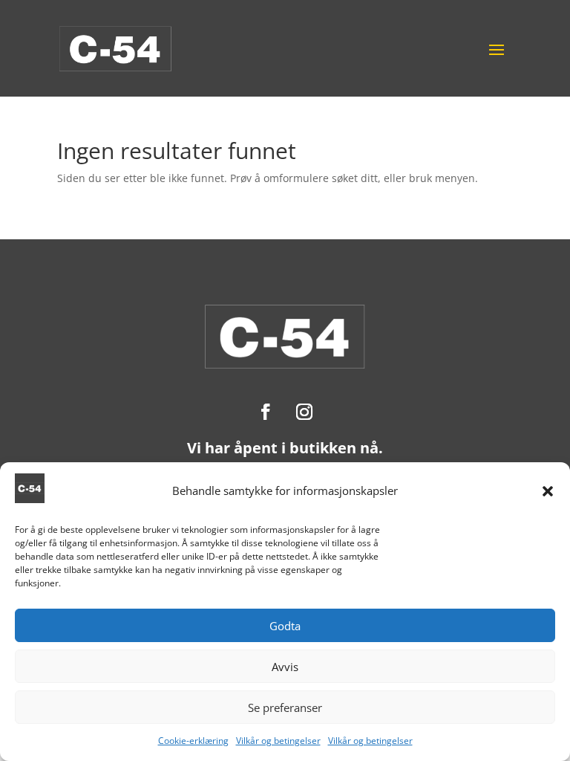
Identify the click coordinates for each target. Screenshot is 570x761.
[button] (547, 491)
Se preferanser (285, 707)
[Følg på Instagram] (304, 411)
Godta (285, 625)
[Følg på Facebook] (265, 411)
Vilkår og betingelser (278, 740)
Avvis (285, 666)
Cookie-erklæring (193, 740)
